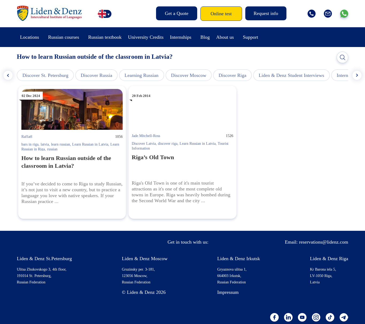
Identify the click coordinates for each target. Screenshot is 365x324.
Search (342, 57)
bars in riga (29, 144)
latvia (45, 144)
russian (52, 149)
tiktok (330, 317)
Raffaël (26, 137)
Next (357, 75)
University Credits (146, 37)
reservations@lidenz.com (323, 242)
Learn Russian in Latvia (90, 144)
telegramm (344, 317)
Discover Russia (96, 75)
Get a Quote (176, 13)
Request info (266, 13)
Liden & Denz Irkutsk (238, 258)
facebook (274, 317)
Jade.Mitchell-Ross (146, 136)
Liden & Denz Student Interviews (291, 75)
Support (250, 37)
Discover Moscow (188, 75)
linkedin (288, 317)
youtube (302, 317)
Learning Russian (141, 75)
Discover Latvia (144, 144)
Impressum (228, 292)
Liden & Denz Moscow (145, 258)
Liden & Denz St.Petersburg (44, 258)
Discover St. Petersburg (45, 75)
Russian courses (63, 37)
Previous (8, 75)
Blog (205, 37)
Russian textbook (105, 37)
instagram (316, 317)
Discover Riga (232, 75)
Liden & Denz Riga (329, 258)
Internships (180, 37)
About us (225, 37)
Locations (29, 37)
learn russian (60, 144)
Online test (221, 13)
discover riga (167, 144)
